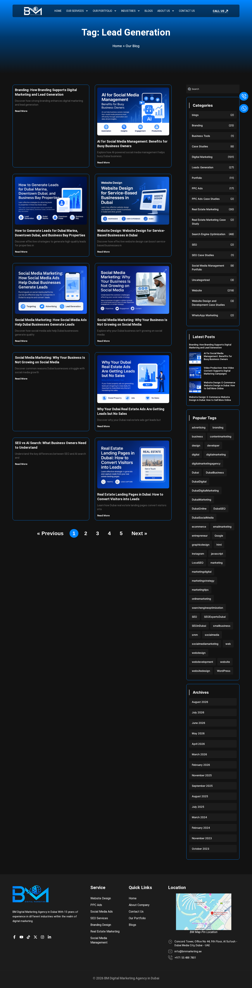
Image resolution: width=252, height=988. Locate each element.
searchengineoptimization (207, 607)
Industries (128, 10)
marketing (216, 562)
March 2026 (199, 754)
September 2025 (202, 785)
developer (213, 445)
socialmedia (212, 634)
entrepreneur (200, 535)
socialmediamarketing (205, 643)
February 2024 (201, 827)
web (228, 643)
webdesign (199, 652)
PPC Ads (197, 188)
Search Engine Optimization (208, 234)
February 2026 (201, 764)
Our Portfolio (102, 10)
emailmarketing (222, 526)
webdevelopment (202, 661)
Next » (139, 533)
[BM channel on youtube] (22, 937)
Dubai (195, 472)
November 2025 (202, 775)
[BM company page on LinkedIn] (50, 937)
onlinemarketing (201, 598)
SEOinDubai (199, 625)
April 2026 (198, 743)
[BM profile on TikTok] (29, 937)
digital (195, 454)
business (197, 436)
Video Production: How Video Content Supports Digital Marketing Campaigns (219, 371)
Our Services (75, 10)
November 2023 (202, 838)
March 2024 (199, 817)
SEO (194, 244)
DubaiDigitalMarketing (205, 490)
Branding (197, 125)
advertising (199, 427)
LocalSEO (197, 562)
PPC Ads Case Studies (206, 198)
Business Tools (201, 135)
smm (195, 634)
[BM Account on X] (36, 937)
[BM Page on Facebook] (15, 937)
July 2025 (198, 806)
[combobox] (212, 89)
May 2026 (198, 733)
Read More (21, 111)
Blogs (149, 10)
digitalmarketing (216, 454)
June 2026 (198, 722)
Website (197, 290)
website (225, 661)
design (196, 445)
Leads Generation (202, 167)
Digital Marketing (202, 156)
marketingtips (200, 589)
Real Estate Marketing (205, 209)
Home (58, 10)
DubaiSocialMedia (203, 517)
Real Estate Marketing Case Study (209, 221)
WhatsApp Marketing (205, 315)
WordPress (223, 670)
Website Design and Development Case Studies (208, 302)
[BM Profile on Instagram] (43, 937)
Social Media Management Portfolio (208, 267)
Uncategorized (201, 279)
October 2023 (200, 848)
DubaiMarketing (201, 499)
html (219, 544)
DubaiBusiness (215, 472)
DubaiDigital (199, 481)
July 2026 (198, 712)
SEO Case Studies (203, 255)
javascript (217, 553)
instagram (198, 553)
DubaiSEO (219, 508)
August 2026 (200, 701)
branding (218, 427)
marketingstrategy (203, 580)
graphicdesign (200, 544)
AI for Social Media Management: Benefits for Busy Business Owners (218, 356)
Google (219, 535)
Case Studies (200, 146)
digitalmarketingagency (206, 463)
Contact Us (187, 10)
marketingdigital (201, 571)
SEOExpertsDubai (215, 616)
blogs (195, 114)
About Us (163, 10)
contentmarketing (220, 436)
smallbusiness (221, 625)
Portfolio (197, 177)
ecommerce (199, 526)
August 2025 (200, 796)
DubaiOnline (199, 508)
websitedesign (201, 670)
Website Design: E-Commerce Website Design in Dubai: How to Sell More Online (219, 385)
